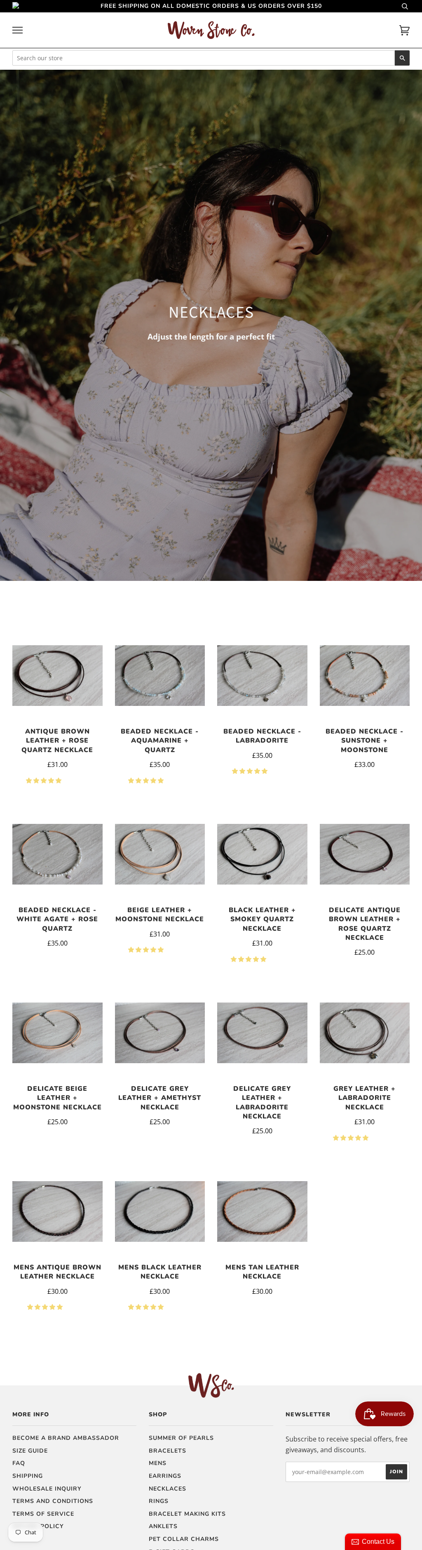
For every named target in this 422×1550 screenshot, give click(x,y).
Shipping (27, 1476)
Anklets (163, 1526)
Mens (157, 1463)
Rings (159, 1501)
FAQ (18, 1463)
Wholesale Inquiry (47, 1489)
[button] (44, 780)
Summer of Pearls (181, 1438)
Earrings (165, 1476)
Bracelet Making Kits (187, 1514)
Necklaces (167, 1489)
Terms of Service (43, 1514)
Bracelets (167, 1451)
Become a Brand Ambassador (65, 1438)
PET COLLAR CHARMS (184, 1539)
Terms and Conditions (52, 1501)
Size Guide (30, 1451)
